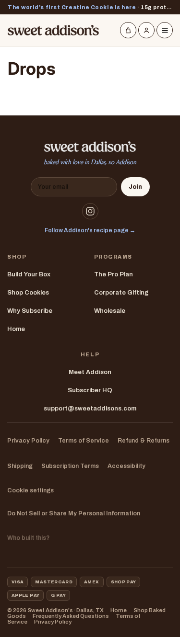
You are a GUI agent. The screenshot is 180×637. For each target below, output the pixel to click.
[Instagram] (90, 211)
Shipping (20, 466)
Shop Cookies (28, 292)
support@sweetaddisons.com (90, 408)
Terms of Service (83, 440)
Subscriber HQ (90, 390)
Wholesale (109, 310)
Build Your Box (28, 274)
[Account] (146, 30)
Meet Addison (90, 372)
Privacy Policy (28, 440)
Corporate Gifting (121, 292)
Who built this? (28, 538)
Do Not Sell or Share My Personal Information (73, 513)
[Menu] (164, 30)
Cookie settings (30, 490)
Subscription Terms (70, 466)
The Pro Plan (113, 274)
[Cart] (128, 30)
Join (135, 186)
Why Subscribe (29, 310)
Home (16, 329)
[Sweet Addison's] (53, 30)
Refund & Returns (143, 440)
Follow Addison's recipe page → (90, 230)
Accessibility (126, 466)
